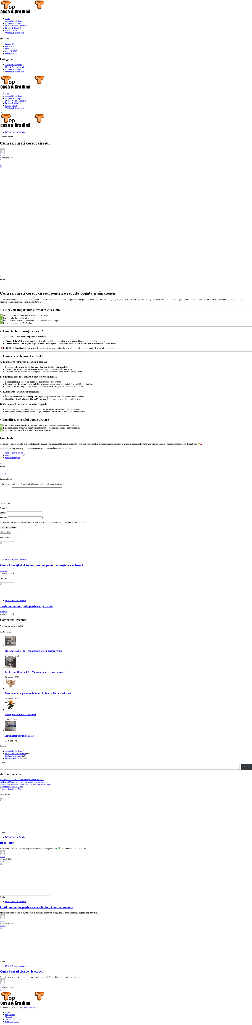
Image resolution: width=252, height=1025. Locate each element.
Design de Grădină (13, 28)
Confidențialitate (12, 1022)
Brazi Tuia (7, 842)
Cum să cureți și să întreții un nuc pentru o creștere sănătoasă (41, 565)
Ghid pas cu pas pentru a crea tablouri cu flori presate (36, 907)
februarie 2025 (11, 51)
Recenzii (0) (5, 532)
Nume (3, 508)
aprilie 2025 (10, 46)
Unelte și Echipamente (14, 33)
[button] (2, 112)
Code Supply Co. (30, 1008)
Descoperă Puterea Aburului (20, 714)
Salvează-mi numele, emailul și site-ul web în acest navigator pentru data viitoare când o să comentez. (45, 523)
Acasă (7, 18)
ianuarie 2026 (11, 44)
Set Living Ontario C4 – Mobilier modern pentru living (35, 672)
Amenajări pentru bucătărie (20, 735)
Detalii (3, 861)
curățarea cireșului (12, 457)
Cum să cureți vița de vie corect (21, 971)
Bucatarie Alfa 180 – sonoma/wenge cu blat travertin (33, 650)
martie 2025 (10, 49)
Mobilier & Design (13, 23)
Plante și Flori (11, 30)
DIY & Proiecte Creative (15, 26)
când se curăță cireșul (14, 453)
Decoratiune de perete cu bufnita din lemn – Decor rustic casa (38, 693)
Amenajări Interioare (13, 21)
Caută (2, 763)
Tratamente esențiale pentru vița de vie (26, 606)
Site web (3, 518)
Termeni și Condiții (13, 1019)
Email (3, 513)
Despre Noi (10, 1014)
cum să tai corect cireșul (15, 455)
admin (2, 155)
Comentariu (5, 503)
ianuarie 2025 (11, 53)
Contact (8, 1017)
